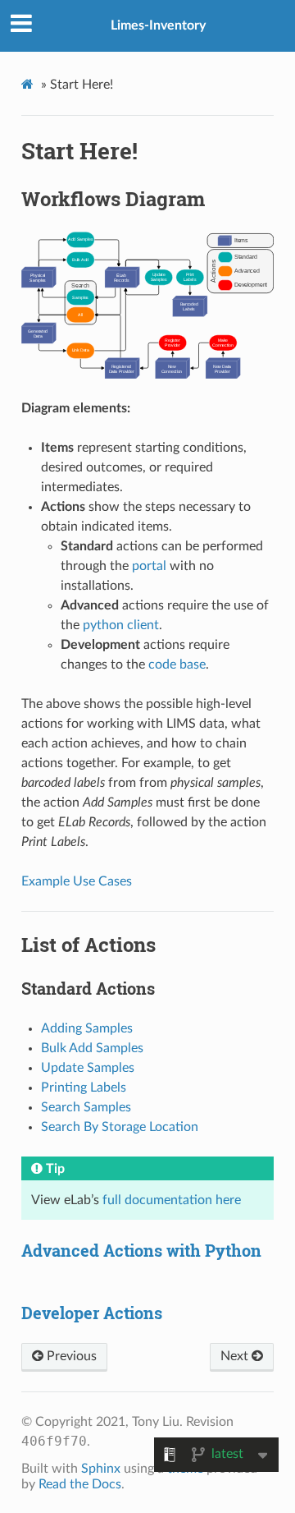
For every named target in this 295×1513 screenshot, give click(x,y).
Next (236, 1356)
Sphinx (100, 1468)
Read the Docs (80, 1484)
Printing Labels (83, 1087)
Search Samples (86, 1107)
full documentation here (171, 1200)
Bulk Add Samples (92, 1048)
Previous (70, 1356)
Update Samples (87, 1067)
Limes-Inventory (158, 25)
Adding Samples (87, 1028)
